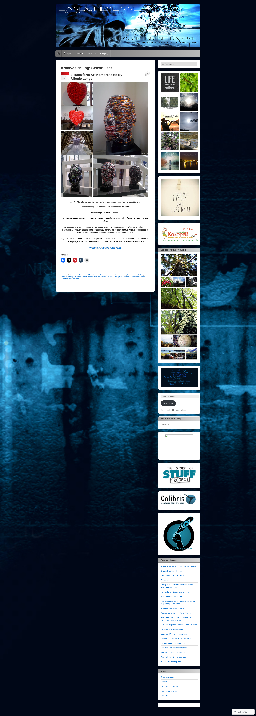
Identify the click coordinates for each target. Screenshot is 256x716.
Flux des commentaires (170, 691)
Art (100, 275)
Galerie (140, 275)
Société (142, 277)
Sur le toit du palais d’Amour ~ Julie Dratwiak (179, 625)
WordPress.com (167, 696)
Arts (80, 275)
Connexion (165, 682)
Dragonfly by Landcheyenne (172, 571)
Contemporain (132, 275)
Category (104, 53)
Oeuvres (78, 277)
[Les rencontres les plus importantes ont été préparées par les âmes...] (189, 141)
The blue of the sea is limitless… (174, 643)
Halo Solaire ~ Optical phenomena (175, 592)
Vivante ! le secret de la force (172, 608)
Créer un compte (167, 677)
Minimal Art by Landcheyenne (173, 652)
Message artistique (67, 277)
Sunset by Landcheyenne (171, 662)
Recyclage (110, 277)
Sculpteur (118, 277)
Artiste (103, 275)
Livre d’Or (91, 53)
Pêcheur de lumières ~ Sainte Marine (176, 613)
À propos (68, 53)
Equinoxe (164, 580)
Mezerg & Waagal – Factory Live (174, 634)
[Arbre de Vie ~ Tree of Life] (170, 141)
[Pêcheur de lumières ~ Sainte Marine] (189, 161)
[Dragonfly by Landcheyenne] (189, 82)
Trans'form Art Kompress (70, 279)
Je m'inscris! (168, 403)
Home (58, 53)
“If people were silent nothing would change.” (179, 566)
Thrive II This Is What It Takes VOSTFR (176, 639)
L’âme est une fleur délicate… (173, 629)
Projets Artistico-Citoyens (92, 277)
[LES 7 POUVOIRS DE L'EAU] (170, 102)
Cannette (110, 275)
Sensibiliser (135, 277)
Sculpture (126, 277)
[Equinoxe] (189, 102)
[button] (77, 93)
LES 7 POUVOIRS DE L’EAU (172, 576)
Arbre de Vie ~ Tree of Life (171, 597)
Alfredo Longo (93, 275)
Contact (79, 53)
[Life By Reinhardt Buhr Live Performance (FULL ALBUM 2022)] (170, 121)
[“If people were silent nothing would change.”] (170, 82)
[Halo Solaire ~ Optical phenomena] (189, 121)
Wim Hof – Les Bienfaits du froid (173, 657)
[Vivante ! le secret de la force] (170, 161)
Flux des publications (169, 686)
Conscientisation (120, 275)
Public (103, 277)
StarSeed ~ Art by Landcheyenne (174, 648)
